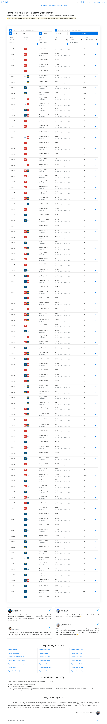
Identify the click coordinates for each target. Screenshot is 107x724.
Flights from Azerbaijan (14, 671)
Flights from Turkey (13, 649)
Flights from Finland (76, 660)
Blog (98, 2)
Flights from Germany (14, 653)
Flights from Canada (44, 656)
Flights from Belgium (44, 660)
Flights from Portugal (77, 653)
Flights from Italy (43, 653)
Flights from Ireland (76, 664)
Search (84, 33)
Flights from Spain (13, 667)
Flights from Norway (76, 656)
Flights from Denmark (77, 667)
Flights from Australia (77, 649)
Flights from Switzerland (45, 667)
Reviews (89, 2)
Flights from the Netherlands (16, 656)
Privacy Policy (96, 721)
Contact (103, 2)
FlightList (5, 2)
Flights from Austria (44, 664)
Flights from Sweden (44, 671)
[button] (95, 49)
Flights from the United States (16, 660)
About (94, 2)
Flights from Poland (44, 649)
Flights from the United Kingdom (17, 664)
